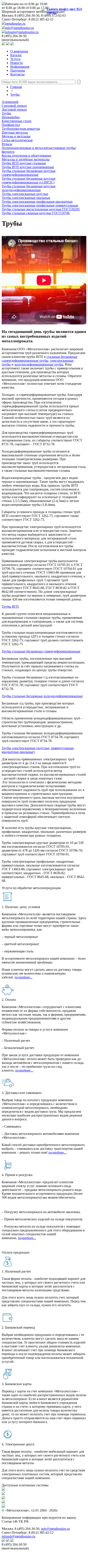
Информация (19, 66)
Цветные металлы (15, 132)
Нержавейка (11, 117)
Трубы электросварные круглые (25, 194)
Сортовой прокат (14, 105)
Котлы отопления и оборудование (26, 155)
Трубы (15, 94)
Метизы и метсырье (16, 136)
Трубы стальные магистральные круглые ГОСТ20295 (41, 209)
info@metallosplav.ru (19, 28)
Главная (16, 87)
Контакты (17, 74)
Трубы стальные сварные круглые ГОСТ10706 (36, 213)
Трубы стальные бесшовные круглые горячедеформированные (29, 172)
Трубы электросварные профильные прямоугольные (40, 205)
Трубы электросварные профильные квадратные (37, 201)
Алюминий (10, 102)
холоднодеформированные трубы (38, 364)
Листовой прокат (14, 109)
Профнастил (11, 125)
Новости (16, 63)
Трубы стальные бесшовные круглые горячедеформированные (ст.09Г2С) (29, 180)
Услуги (15, 59)
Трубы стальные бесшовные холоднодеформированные (42, 696)
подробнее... (23, 977)
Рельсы (7, 144)
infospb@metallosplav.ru (22, 32)
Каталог (16, 55)
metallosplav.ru (15, 23)
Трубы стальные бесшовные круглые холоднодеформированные (29, 188)
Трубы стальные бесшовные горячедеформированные (41, 651)
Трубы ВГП (10, 606)
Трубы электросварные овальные (26, 198)
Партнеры (17, 70)
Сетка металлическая (17, 140)
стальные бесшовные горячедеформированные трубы (39, 358)
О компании (19, 51)
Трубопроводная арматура (21, 128)
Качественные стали (16, 121)
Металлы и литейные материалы (26, 159)
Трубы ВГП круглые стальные (24, 163)
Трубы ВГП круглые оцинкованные (28, 167)
